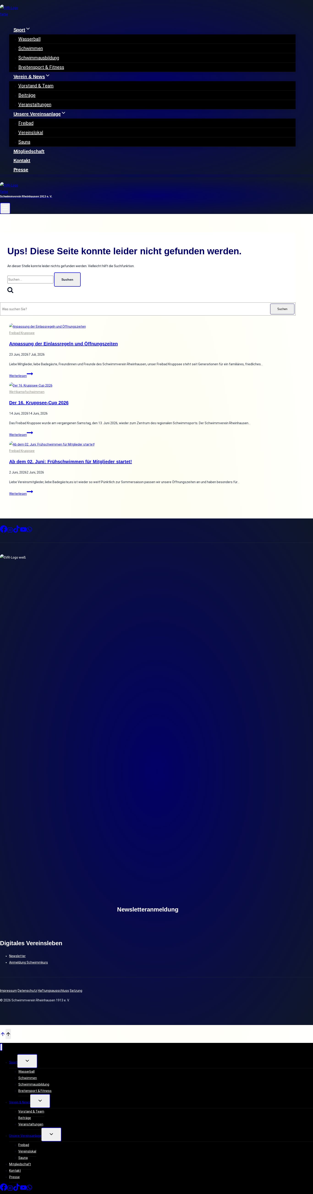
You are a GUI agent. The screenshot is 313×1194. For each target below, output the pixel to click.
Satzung (76, 990)
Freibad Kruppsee (22, 333)
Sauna (24, 142)
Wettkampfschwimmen (26, 392)
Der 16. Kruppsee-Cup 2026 (39, 402)
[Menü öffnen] (5, 208)
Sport (13, 1062)
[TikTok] (16, 531)
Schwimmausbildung (38, 58)
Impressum (8, 990)
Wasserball (29, 39)
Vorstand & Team (36, 86)
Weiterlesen (21, 376)
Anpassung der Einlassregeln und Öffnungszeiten (63, 343)
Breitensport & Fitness (41, 67)
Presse (21, 169)
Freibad (25, 123)
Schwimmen (30, 48)
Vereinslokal (30, 132)
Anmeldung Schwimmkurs (28, 962)
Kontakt (22, 160)
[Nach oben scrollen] (2, 1034)
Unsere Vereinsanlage (25, 1136)
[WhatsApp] (29, 531)
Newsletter (17, 956)
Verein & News (19, 1102)
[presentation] (152, 326)
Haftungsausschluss (53, 990)
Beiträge (27, 95)
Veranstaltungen (34, 104)
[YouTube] (23, 531)
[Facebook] (3, 531)
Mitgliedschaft (29, 151)
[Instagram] (10, 531)
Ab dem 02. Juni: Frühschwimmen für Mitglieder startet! (70, 461)
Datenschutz (27, 990)
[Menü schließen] (1, 1047)
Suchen (282, 309)
